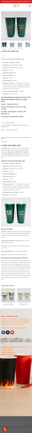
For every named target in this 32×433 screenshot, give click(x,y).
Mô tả (2, 138)
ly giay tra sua (25, 125)
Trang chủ (4, 48)
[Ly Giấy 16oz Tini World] (8, 295)
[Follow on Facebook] (3, 332)
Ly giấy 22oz (4, 148)
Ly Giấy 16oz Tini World (8, 304)
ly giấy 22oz (8, 125)
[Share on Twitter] (8, 130)
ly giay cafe (19, 125)
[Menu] (2, 6)
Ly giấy (9, 48)
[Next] (28, 26)
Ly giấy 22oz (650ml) (18, 48)
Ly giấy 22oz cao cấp (14, 62)
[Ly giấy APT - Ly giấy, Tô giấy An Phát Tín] (16, 5)
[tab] (16, 138)
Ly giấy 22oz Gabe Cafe (15, 163)
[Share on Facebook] (5, 130)
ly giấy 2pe (14, 125)
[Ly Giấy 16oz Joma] (24, 295)
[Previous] (3, 26)
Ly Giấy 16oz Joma (24, 304)
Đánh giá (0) (4, 141)
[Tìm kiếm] (27, 5)
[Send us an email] (8, 332)
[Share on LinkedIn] (16, 130)
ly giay (4, 125)
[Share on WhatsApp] (2, 130)
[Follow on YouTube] (12, 332)
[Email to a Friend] (10, 130)
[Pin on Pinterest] (13, 130)
